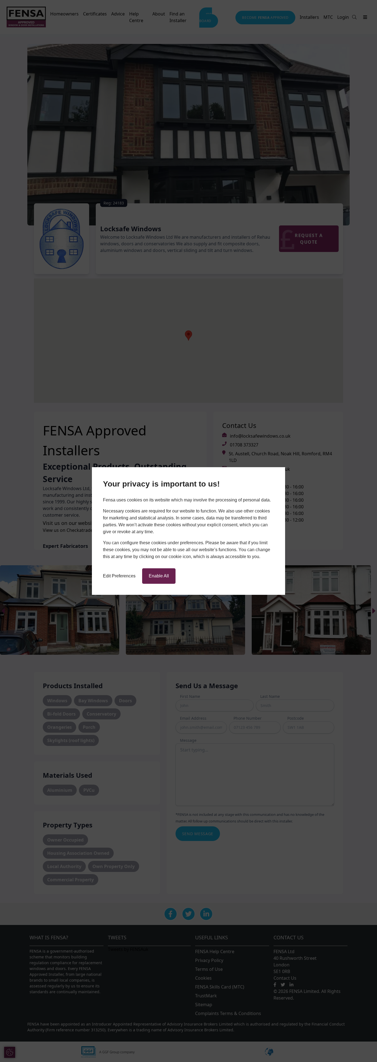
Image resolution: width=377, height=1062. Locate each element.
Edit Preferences (119, 576)
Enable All (159, 576)
